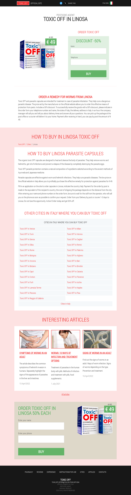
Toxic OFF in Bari (73, 260)
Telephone (74, 57)
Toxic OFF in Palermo (75, 250)
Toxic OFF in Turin (27, 234)
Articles (91, 472)
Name (72, 46)
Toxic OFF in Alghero (75, 255)
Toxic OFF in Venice (27, 228)
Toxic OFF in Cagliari (75, 239)
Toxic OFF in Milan (74, 228)
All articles (65, 394)
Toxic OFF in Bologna (28, 255)
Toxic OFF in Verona (74, 234)
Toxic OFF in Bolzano (28, 266)
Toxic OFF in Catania (75, 271)
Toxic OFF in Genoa (27, 239)
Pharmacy (29, 472)
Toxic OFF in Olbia (27, 244)
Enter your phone (25, 433)
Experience (51, 472)
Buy (88, 74)
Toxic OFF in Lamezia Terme (30, 287)
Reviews (40, 472)
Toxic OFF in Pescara (28, 293)
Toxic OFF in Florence (75, 277)
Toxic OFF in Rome (27, 250)
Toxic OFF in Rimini (74, 244)
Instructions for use (67, 472)
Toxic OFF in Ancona (28, 260)
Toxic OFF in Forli (26, 282)
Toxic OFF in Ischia (74, 282)
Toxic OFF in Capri (27, 271)
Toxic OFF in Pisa (73, 293)
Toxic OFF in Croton (27, 277)
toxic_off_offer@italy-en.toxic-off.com (65, 482)
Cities (82, 472)
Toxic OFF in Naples (74, 287)
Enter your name (24, 420)
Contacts (102, 472)
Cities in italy (65, 303)
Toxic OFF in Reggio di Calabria (31, 298)
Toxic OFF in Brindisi (75, 266)
